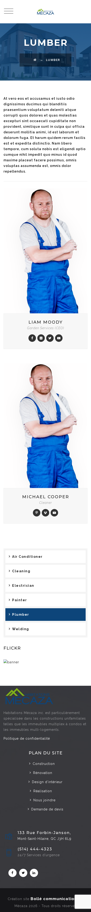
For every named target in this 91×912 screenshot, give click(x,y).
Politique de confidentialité (27, 738)
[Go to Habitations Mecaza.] (35, 60)
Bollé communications (55, 898)
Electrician (23, 585)
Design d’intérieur (47, 782)
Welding (20, 629)
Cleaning (21, 571)
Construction (44, 764)
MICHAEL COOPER (45, 496)
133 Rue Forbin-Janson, (44, 833)
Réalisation (42, 791)
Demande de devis (47, 809)
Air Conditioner (27, 557)
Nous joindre (44, 800)
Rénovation (42, 773)
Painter (19, 600)
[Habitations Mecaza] (45, 11)
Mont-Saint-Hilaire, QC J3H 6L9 (44, 839)
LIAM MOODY (45, 322)
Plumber (20, 614)
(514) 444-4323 (35, 849)
